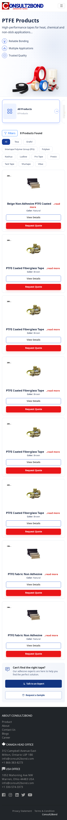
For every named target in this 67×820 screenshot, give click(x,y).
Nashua (8, 156)
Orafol (29, 141)
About (5, 726)
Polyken (46, 149)
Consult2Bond (49, 814)
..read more (53, 268)
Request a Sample (35, 695)
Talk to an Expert (35, 683)
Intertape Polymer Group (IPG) (19, 149)
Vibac (40, 163)
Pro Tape (38, 156)
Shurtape (26, 163)
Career (6, 737)
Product (7, 722)
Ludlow (23, 156)
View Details (33, 217)
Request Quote (33, 225)
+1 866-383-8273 (12, 762)
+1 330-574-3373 (12, 787)
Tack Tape (9, 163)
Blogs (5, 733)
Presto (53, 156)
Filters (11, 133)
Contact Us (8, 729)
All (6, 141)
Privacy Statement (22, 810)
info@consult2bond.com (18, 758)
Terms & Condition (44, 810)
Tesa (17, 141)
